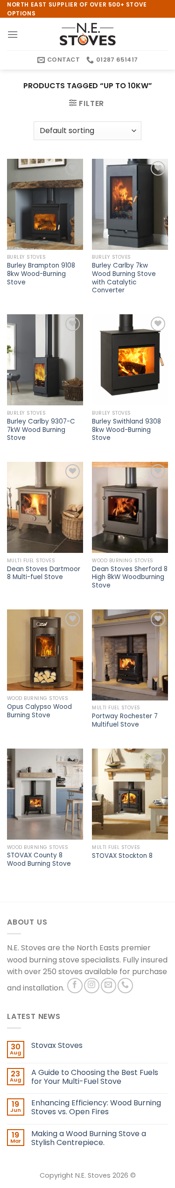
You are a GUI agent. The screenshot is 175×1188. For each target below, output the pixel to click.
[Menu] (12, 34)
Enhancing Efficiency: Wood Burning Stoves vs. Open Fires (96, 1107)
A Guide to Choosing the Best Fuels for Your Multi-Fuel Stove (94, 1077)
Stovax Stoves (57, 1045)
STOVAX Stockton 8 (122, 856)
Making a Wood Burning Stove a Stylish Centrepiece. (88, 1138)
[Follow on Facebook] (75, 985)
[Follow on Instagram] (91, 985)
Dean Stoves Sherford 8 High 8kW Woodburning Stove (130, 577)
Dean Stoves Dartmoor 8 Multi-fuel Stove (43, 573)
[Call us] (125, 985)
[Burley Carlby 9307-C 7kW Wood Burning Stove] (45, 359)
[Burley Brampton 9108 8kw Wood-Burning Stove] (45, 204)
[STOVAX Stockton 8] (130, 794)
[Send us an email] (108, 985)
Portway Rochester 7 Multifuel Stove (125, 720)
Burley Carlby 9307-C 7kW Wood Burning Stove (41, 429)
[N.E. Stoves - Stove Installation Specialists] (87, 34)
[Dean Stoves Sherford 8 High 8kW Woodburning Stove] (130, 507)
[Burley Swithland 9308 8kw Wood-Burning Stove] (130, 359)
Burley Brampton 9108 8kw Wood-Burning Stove (41, 274)
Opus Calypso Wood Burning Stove (39, 711)
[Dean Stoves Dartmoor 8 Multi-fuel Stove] (45, 507)
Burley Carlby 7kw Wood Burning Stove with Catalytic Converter (124, 278)
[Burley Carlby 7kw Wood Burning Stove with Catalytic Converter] (130, 204)
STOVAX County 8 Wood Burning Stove (39, 859)
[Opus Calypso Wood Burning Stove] (45, 650)
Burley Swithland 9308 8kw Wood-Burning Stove (126, 429)
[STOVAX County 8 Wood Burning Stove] (45, 794)
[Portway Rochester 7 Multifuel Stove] (130, 654)
